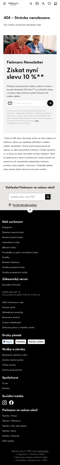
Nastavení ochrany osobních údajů (31, 457)
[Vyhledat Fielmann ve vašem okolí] (37, 3)
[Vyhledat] (31, 3)
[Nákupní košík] (55, 3)
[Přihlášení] (43, 3)
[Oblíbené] (49, 3)
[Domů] (13, 4)
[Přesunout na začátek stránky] (30, 210)
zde (36, 121)
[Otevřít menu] (4, 3)
